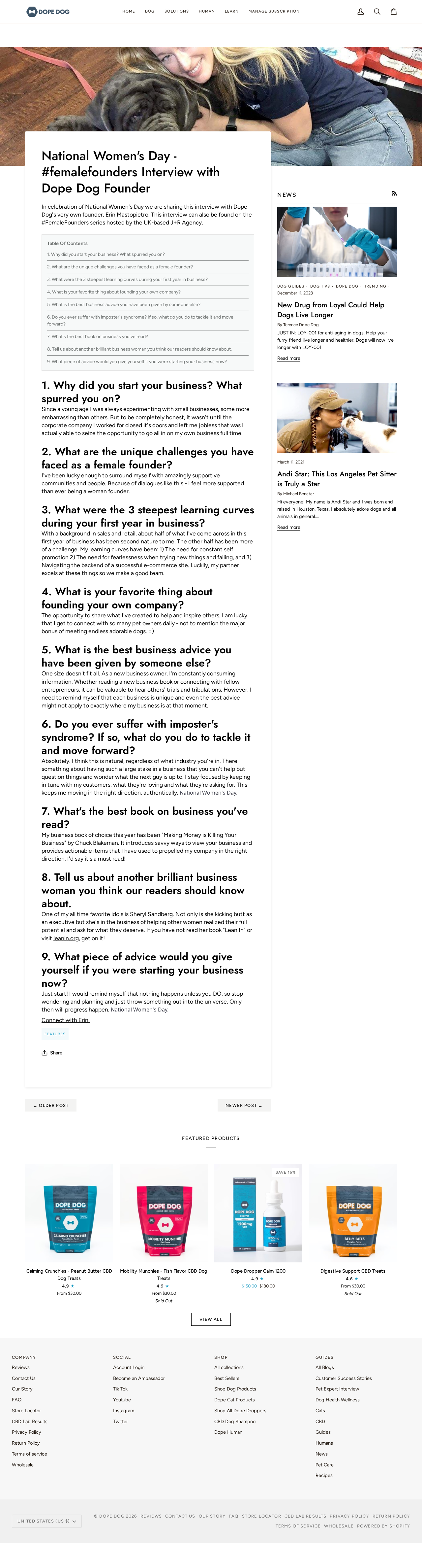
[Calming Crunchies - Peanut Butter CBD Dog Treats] (69, 1213)
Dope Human (228, 1432)
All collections (229, 1367)
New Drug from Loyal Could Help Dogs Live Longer (330, 309)
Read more (288, 358)
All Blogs (325, 1367)
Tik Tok (120, 1389)
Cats (320, 1411)
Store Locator (26, 1411)
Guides (323, 1432)
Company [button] (24, 1357)
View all (210, 1319)
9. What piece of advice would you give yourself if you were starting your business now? (137, 361)
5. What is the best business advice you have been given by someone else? (123, 304)
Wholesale (23, 1465)
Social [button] (122, 1357)
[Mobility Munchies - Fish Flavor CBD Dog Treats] (164, 1213)
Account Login (128, 1367)
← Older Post (51, 1105)
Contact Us (24, 1378)
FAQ (16, 1400)
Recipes (324, 1475)
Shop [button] (221, 1357)
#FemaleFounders (65, 222)
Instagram (123, 1411)
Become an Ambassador (139, 1378)
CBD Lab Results (29, 1421)
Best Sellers (226, 1378)
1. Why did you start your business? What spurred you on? (106, 254)
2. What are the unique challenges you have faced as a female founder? (120, 267)
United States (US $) (43, 1521)
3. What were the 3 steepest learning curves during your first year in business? (127, 279)
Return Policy (26, 1443)
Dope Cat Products (234, 1400)
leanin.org (66, 938)
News (322, 1454)
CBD (320, 1421)
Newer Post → (244, 1105)
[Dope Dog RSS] (394, 193)
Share (56, 1053)
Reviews (21, 1367)
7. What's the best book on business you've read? (97, 336)
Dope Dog (112, 1516)
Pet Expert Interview (337, 1389)
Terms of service (29, 1454)
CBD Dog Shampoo (235, 1421)
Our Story (22, 1389)
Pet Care (325, 1465)
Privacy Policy (26, 1432)
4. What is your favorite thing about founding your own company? (114, 292)
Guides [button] (325, 1357)
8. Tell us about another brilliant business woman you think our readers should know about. (139, 349)
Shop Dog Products (235, 1389)
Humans (324, 1443)
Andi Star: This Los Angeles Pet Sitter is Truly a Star (337, 478)
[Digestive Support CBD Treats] (353, 1213)
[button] (150, 11)
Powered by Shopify (383, 1526)
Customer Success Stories (344, 1378)
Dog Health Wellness (338, 1400)
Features (55, 1034)
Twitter (120, 1421)
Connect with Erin (66, 1019)
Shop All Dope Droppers (240, 1411)
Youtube (122, 1400)
